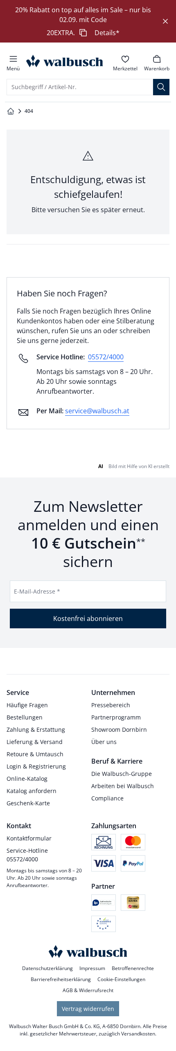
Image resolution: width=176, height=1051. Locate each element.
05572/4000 (106, 356)
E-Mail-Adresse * (37, 591)
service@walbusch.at (97, 410)
